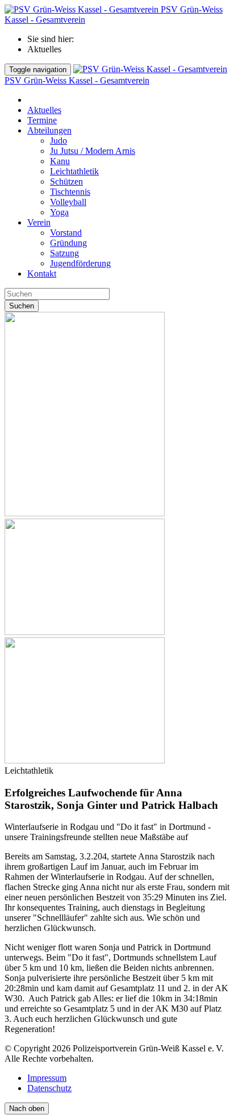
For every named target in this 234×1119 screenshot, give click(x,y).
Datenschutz (49, 1088)
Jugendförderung (80, 263)
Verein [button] (39, 222)
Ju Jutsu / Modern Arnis (92, 151)
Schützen (66, 181)
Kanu (60, 161)
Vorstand (66, 232)
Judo (58, 140)
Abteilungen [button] (49, 130)
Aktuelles (44, 110)
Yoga (59, 212)
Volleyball (68, 202)
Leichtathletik (74, 171)
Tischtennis (70, 192)
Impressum (46, 1078)
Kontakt (41, 273)
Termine (42, 120)
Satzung (64, 253)
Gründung (68, 243)
